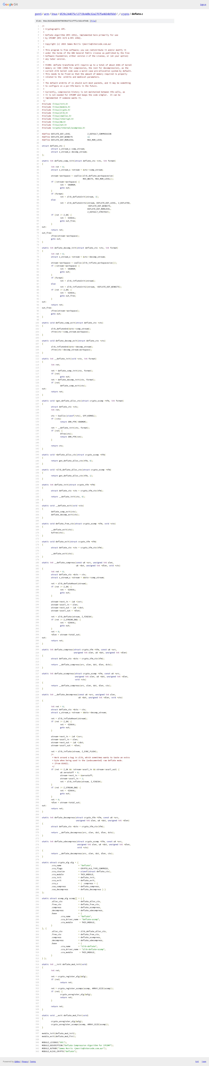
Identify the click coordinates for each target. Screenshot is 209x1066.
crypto (125, 14)
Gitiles (17, 1061)
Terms (33, 1061)
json (204, 1061)
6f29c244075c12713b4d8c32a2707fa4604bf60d (88, 14)
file (93, 21)
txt (197, 1061)
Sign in (203, 4)
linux (54, 14)
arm (46, 14)
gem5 (38, 14)
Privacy (25, 1061)
